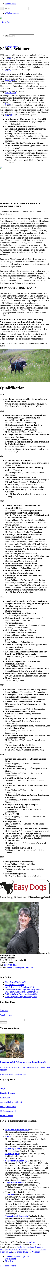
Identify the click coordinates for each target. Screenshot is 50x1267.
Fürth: (8, 1137)
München (33, 1249)
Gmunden (39, 1247)
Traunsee (26, 1252)
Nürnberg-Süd (6, 1252)
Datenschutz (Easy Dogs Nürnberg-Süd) (22, 989)
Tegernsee (17, 1252)
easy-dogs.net (32, 1242)
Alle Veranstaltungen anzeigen (13, 1074)
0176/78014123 (10, 965)
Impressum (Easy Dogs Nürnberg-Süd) (21, 992)
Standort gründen (7, 1015)
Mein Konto (10, 4)
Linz (16, 1249)
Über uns (4, 1010)
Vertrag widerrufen (8, 1106)
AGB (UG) (5, 1097)
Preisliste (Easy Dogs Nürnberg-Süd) (21, 996)
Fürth (11, 1249)
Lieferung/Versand (8, 1111)
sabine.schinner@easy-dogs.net (20, 967)
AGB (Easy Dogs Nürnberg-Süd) (19, 987)
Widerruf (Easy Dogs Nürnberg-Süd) (21, 994)
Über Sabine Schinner (14, 984)
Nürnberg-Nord (12, 1149)
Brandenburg (28, 1247)
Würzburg (35, 1252)
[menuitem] (27, 3)
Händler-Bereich (7, 1093)
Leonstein (23, 1249)
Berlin (19, 1247)
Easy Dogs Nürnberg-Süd (16, 982)
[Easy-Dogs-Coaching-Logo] (5, 22)
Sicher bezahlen (6, 1115)
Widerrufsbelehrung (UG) (11, 1102)
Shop (2, 1088)
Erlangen (4, 1249)
